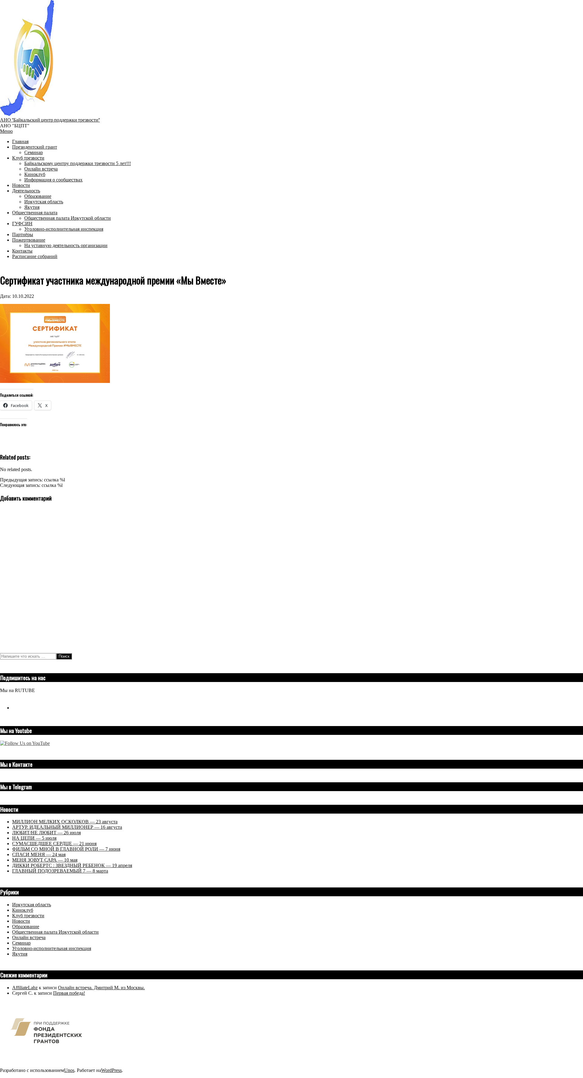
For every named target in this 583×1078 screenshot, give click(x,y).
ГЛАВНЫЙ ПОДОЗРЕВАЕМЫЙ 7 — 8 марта (60, 870)
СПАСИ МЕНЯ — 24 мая (39, 854)
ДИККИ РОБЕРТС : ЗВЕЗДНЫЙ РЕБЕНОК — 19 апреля (72, 865)
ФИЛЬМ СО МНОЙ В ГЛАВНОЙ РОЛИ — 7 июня (66, 849)
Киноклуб (22, 910)
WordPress (111, 1070)
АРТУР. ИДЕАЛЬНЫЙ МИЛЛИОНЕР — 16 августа (67, 827)
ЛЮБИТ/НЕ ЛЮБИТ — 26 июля (46, 832)
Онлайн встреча (29, 937)
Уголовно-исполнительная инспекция (51, 948)
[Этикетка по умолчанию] (14, 707)
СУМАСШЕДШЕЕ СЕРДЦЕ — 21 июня (54, 843)
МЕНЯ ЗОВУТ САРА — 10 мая (44, 860)
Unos (69, 1070)
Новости (21, 921)
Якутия (19, 953)
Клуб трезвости (28, 915)
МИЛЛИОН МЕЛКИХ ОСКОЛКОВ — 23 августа (65, 821)
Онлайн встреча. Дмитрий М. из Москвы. (101, 987)
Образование (25, 926)
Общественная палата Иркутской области (55, 932)
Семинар (21, 942)
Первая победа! (69, 993)
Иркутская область (31, 904)
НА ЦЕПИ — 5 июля (34, 838)
